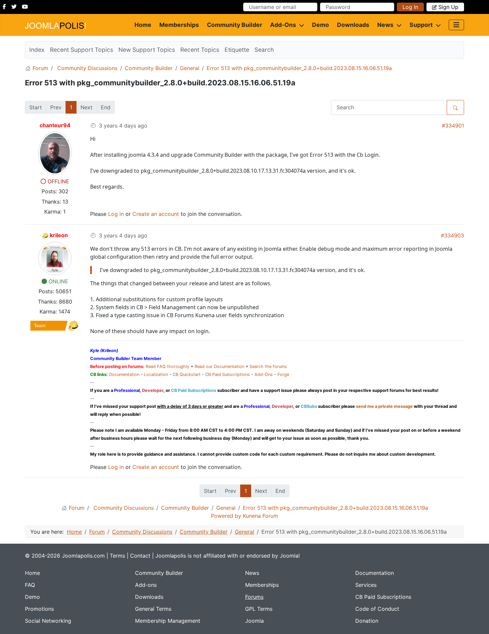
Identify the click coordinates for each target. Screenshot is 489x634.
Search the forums (268, 366)
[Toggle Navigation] (456, 25)
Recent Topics (199, 49)
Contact (140, 555)
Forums (254, 596)
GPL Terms (258, 608)
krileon (59, 235)
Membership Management (167, 620)
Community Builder (234, 24)
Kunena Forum (260, 515)
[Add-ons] (300, 25)
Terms (117, 555)
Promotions (39, 608)
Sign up (448, 7)
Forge (283, 374)
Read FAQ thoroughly (167, 366)
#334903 (452, 235)
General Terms (153, 608)
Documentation (124, 374)
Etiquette (237, 49)
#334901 (453, 125)
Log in (410, 7)
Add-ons (283, 24)
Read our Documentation (219, 366)
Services (366, 585)
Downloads (353, 24)
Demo (320, 24)
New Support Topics (146, 49)
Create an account (155, 214)
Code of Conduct (377, 608)
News (385, 24)
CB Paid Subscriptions (227, 374)
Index (37, 49)
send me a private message (384, 406)
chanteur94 (55, 125)
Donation (366, 620)
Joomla (254, 620)
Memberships (179, 24)
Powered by (226, 515)
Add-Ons (263, 374)
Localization (156, 374)
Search (264, 49)
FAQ (30, 585)
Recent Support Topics (81, 49)
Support (421, 24)
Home (142, 24)
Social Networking (48, 620)
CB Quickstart (187, 374)
